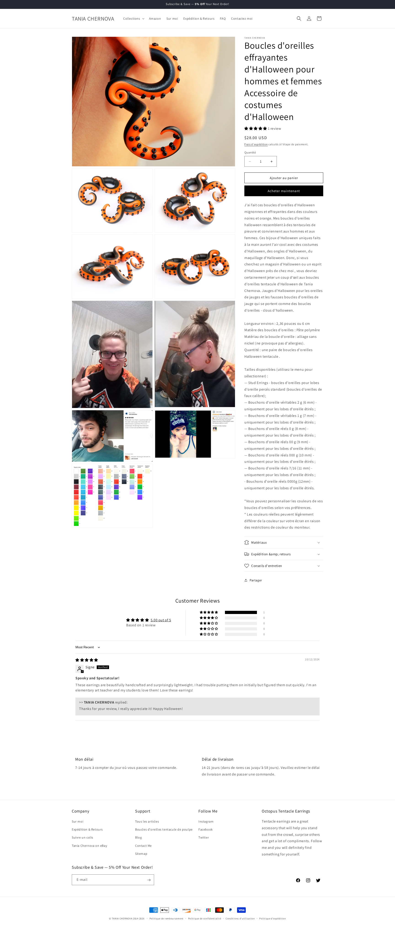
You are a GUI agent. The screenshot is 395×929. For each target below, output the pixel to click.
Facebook (205, 829)
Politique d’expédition (272, 918)
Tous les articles (147, 821)
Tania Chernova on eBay (89, 846)
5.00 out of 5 (161, 620)
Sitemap (141, 854)
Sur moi (77, 821)
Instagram (206, 821)
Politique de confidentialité (204, 918)
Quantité (250, 152)
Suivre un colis (82, 838)
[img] (86, 660)
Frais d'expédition (256, 144)
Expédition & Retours (87, 829)
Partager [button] (256, 580)
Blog (138, 838)
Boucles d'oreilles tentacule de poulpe (164, 829)
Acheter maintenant (284, 191)
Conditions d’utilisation (240, 918)
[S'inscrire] (149, 880)
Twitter (203, 838)
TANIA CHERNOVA (122, 918)
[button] (133, 18)
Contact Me (143, 846)
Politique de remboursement (166, 918)
